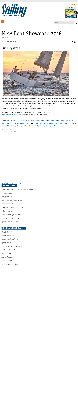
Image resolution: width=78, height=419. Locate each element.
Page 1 (20, 121)
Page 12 (4, 123)
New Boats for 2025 (8, 204)
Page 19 (44, 123)
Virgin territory (7, 193)
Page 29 (27, 126)
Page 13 (9, 123)
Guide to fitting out (8, 250)
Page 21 (56, 123)
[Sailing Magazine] (14, 11)
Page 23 (67, 123)
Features (16, 29)
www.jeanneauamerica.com (11, 114)
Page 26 (10, 126)
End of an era (6, 253)
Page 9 (60, 121)
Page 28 (22, 126)
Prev (15, 121)
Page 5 (40, 121)
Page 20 (50, 123)
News (12, 29)
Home (3, 29)
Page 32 (45, 126)
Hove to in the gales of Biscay (12, 215)
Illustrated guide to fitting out (12, 246)
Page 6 (45, 121)
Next (55, 126)
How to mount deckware (10, 264)
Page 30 (33, 126)
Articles (7, 29)
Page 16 (27, 123)
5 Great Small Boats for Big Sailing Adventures (18, 189)
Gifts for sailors (7, 261)
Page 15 (21, 123)
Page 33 (51, 126)
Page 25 (4, 126)
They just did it (7, 197)
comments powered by (11, 183)
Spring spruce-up (7, 243)
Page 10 (65, 121)
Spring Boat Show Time (10, 222)
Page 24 (73, 123)
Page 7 (50, 121)
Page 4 (35, 121)
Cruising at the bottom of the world (14, 218)
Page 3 (30, 121)
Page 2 (25, 121)
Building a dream (7, 211)
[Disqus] (39, 157)
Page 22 (62, 123)
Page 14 (15, 123)
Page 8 (55, 121)
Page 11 (71, 121)
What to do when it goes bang (12, 200)
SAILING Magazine (10, 42)
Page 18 (38, 123)
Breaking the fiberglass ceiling (12, 207)
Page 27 (16, 126)
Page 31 (39, 126)
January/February (7, 257)
